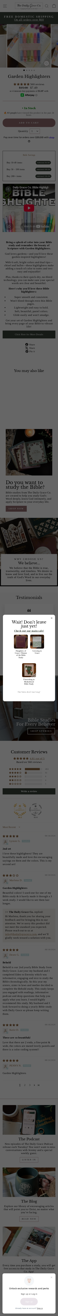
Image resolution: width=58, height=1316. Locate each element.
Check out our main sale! (29, 630)
